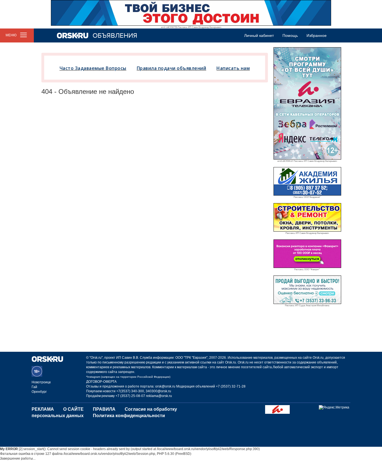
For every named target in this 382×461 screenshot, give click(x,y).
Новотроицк (41, 382)
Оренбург (39, 392)
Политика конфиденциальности (129, 415)
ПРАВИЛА (104, 409)
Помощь (290, 35)
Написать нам (233, 68)
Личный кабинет (259, 35)
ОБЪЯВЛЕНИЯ (115, 36)
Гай (34, 387)
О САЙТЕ (73, 409)
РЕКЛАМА (43, 409)
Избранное (316, 35)
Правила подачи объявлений (171, 68)
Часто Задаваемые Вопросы (93, 68)
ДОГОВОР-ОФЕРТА (101, 382)
